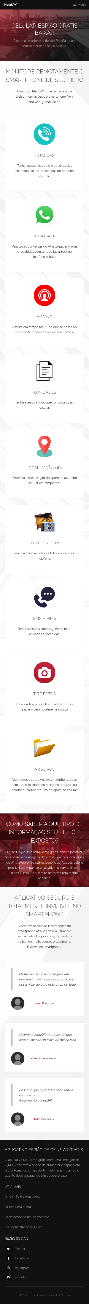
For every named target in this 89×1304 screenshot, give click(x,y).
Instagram (22, 1268)
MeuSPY (10, 4)
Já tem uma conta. (18, 1207)
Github (20, 1277)
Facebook (22, 1258)
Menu (82, 4)
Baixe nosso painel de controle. (27, 1217)
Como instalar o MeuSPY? (23, 1227)
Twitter (20, 1249)
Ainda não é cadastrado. (22, 1196)
